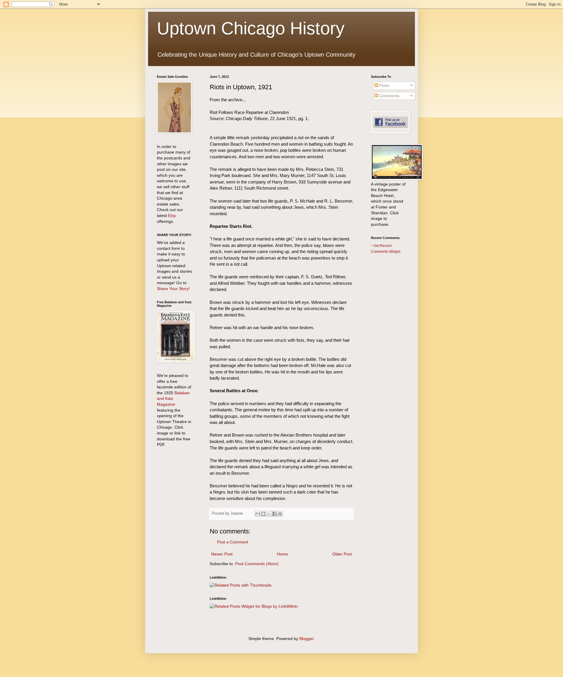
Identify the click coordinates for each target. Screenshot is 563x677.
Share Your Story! (173, 288)
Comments (388, 95)
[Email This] (258, 514)
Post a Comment (232, 542)
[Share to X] (269, 514)
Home (282, 554)
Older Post (342, 554)
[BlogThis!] (263, 514)
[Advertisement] (388, 351)
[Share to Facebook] (274, 514)
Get (377, 245)
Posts (383, 85)
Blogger (306, 638)
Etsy (172, 215)
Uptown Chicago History (251, 28)
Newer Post (222, 554)
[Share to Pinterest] (280, 514)
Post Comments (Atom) (257, 563)
